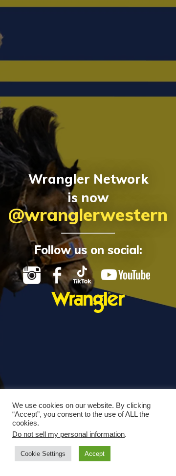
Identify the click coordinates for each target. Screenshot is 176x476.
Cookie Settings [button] (43, 453)
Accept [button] (95, 453)
